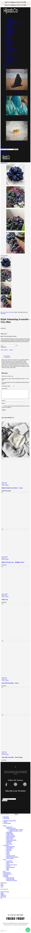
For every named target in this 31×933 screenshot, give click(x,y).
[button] (4, 482)
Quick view (4, 483)
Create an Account (5, 891)
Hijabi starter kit (18, 143)
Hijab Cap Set (9, 31)
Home (2, 312)
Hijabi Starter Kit (10, 877)
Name (3, 400)
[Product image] (15, 458)
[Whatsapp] (25, 784)
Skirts (7, 61)
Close (2, 884)
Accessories (6, 312)
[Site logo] (11, 15)
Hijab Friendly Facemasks (12, 50)
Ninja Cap (5, 599)
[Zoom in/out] (5, 930)
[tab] (17, 356)
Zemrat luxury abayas (18, 117)
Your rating (5, 386)
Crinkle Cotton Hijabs (11, 33)
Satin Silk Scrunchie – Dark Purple (12, 757)
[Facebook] (6, 784)
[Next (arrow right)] (2, 931)
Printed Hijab (9, 18)
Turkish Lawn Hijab (11, 20)
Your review (5, 388)
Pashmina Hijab (10, 26)
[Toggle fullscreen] (4, 930)
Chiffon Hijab (9, 25)
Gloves (8, 46)
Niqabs (8, 43)
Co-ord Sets (9, 53)
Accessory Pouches (10, 48)
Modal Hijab (9, 24)
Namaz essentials (18, 92)
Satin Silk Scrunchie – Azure (10, 683)
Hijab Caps (8, 42)
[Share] (2, 930)
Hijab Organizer (10, 51)
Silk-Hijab (8, 35)
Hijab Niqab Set (10, 30)
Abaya (7, 56)
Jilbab (7, 63)
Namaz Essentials (10, 879)
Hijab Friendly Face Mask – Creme (12, 488)
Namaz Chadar (9, 55)
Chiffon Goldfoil (10, 27)
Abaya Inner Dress (10, 60)
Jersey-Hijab (9, 37)
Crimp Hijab (9, 34)
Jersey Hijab (9, 844)
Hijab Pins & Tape (10, 39)
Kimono (8, 59)
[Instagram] (15, 784)
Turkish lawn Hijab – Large (15, 22)
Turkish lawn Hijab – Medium (16, 21)
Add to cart (3, 347)
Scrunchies (8, 40)
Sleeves (8, 47)
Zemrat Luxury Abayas (11, 57)
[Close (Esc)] (1, 930)
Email (3, 403)
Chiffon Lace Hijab (10, 29)
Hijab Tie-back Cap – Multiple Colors (13, 562)
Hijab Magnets (9, 44)
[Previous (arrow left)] (1, 931)
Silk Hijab (8, 842)
